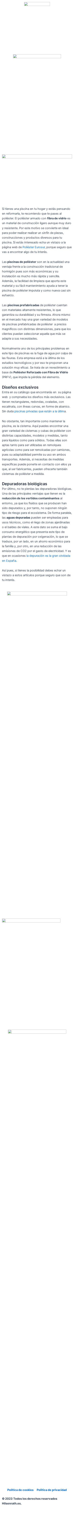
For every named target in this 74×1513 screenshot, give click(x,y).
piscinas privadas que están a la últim (39, 411)
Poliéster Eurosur (33, 247)
